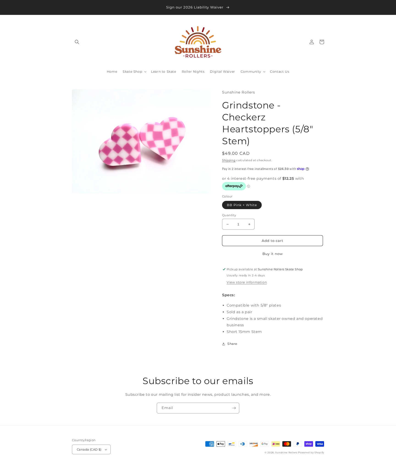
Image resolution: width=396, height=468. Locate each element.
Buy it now (272, 254)
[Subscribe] (234, 408)
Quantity (229, 215)
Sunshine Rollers (286, 452)
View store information (247, 282)
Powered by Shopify (311, 452)
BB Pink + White (242, 205)
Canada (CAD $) (89, 449)
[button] (77, 42)
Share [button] (232, 344)
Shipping (229, 160)
